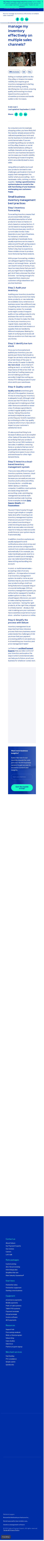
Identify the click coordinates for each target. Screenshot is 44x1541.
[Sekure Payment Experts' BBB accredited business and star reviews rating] (22, 1447)
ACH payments (11, 1320)
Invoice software (11, 1317)
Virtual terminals (11, 1314)
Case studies (23, 1204)
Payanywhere (13, 505)
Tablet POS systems (13, 1309)
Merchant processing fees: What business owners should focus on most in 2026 (21, 863)
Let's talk (9, 1255)
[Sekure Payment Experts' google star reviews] (14, 1431)
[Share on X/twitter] (21, 19)
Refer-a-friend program (14, 1335)
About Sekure (10, 1243)
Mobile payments (12, 1303)
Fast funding (10, 1356)
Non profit (8, 1388)
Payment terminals (12, 1311)
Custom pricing (11, 1264)
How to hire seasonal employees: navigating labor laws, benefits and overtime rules (20, 949)
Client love (9, 1344)
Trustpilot (22, 1421)
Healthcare (9, 1385)
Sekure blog (10, 1338)
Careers (8, 1252)
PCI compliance (11, 1359)
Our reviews (10, 1249)
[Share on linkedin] (26, 19)
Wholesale (8, 1405)
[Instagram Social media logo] (29, 1468)
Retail (7, 1402)
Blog (29, 72)
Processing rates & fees (17, 844)
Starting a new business (14, 1291)
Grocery (7, 1379)
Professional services (12, 1396)
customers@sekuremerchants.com (15, 1501)
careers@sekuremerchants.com (14, 1503)
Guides (20, 1183)
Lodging (8, 1391)
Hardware (8, 1382)
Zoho (29, 501)
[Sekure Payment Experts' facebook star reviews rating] (29, 1431)
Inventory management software (14, 1524)
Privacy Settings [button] (5, 1537)
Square (11, 503)
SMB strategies (14, 72)
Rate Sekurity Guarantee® (15, 1275)
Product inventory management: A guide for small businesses (21, 1036)
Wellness (8, 1408)
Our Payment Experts (13, 1246)
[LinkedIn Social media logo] (23, 1468)
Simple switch (10, 1362)
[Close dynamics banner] (41, 1)
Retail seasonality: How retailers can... (15, 1521)
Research (21, 1194)
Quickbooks (10, 1365)
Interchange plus (11, 1270)
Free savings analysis (13, 1332)
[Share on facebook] (16, 19)
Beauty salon (9, 1373)
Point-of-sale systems (13, 1306)
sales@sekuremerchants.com (13, 1498)
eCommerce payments (14, 1300)
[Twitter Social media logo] (11, 1468)
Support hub (10, 1329)
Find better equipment (13, 1288)
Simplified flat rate (12, 1273)
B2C (24, 72)
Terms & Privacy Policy (11, 1530)
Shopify (18, 503)
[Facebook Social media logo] (17, 1468)
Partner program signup (14, 1347)
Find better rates (11, 1285)
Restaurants (9, 1399)
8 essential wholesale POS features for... (16, 1517)
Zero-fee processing (13, 1267)
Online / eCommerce (12, 1394)
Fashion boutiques (11, 1376)
